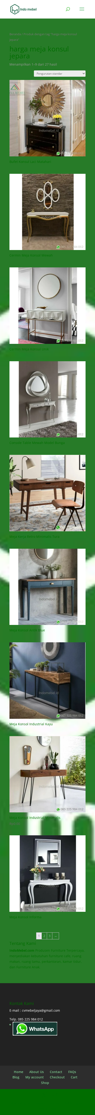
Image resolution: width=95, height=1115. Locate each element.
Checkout (57, 1077)
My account (34, 1077)
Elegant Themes (46, 1103)
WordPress (47, 1108)
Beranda (15, 34)
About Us (36, 1072)
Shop (45, 1082)
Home (18, 1072)
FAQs (72, 1072)
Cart (74, 1077)
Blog (15, 1077)
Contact (56, 1072)
